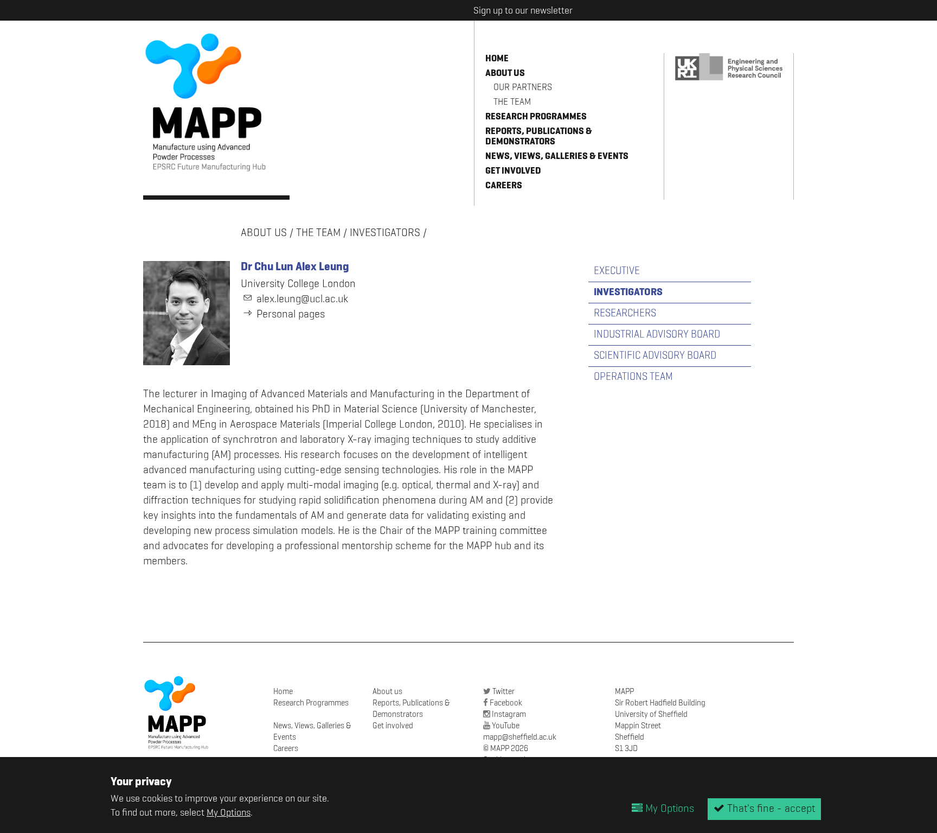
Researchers (625, 313)
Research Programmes (536, 117)
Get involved (513, 171)
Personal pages (290, 314)
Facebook (506, 703)
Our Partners (522, 87)
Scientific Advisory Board (655, 356)
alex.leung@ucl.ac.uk (302, 299)
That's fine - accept (769, 809)
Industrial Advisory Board (657, 334)
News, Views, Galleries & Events (556, 156)
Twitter (503, 692)
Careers (503, 185)
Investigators (385, 233)
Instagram (509, 714)
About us (505, 73)
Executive (617, 271)
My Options (229, 813)
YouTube (505, 726)
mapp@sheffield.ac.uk (519, 737)
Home (497, 58)
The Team (512, 102)
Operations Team (633, 377)
